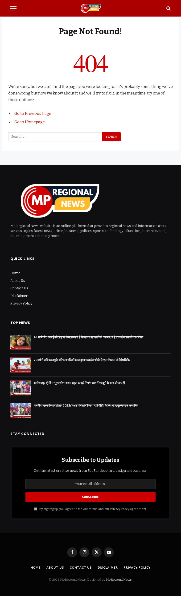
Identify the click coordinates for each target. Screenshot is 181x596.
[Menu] (13, 8)
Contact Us (19, 288)
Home (15, 273)
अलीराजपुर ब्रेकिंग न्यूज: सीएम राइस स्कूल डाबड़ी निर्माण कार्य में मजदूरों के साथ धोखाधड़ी (79, 383)
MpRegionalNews (119, 579)
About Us (17, 281)
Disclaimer (19, 296)
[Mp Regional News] (90, 8)
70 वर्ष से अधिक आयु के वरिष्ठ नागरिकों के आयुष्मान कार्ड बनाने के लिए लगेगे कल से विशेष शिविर (81, 360)
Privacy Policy (21, 303)
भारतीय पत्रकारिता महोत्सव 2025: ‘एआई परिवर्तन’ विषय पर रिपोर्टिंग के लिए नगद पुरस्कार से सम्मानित (85, 405)
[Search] (168, 8)
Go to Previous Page (32, 113)
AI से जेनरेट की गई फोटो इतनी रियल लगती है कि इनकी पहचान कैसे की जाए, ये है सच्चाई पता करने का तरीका (88, 337)
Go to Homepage (29, 122)
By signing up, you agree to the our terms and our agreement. (92, 509)
